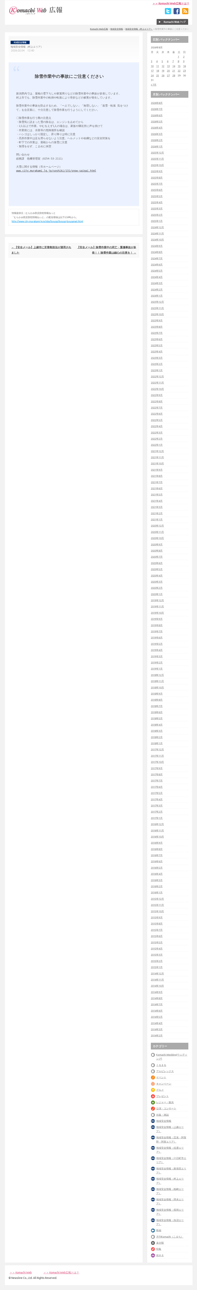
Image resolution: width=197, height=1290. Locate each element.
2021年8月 (157, 476)
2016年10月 (157, 836)
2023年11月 (157, 308)
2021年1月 (157, 519)
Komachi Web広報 (99, 29)
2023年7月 (157, 333)
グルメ (160, 1089)
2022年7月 (157, 407)
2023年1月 (157, 370)
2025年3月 (157, 208)
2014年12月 (157, 973)
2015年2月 (157, 961)
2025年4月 (157, 202)
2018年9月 (157, 693)
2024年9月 (157, 246)
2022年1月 (157, 444)
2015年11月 (157, 905)
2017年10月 (157, 762)
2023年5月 (157, 345)
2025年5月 (157, 196)
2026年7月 (157, 109)
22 (179, 70)
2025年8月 (157, 177)
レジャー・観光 (165, 1102)
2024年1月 (157, 295)
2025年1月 (157, 221)
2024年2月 (157, 289)
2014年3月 (157, 1029)
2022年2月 (157, 438)
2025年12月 (157, 152)
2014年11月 (157, 979)
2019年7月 (157, 631)
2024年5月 (157, 270)
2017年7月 (157, 780)
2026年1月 (157, 146)
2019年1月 (157, 668)
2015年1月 (157, 967)
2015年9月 (157, 917)
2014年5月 (157, 1016)
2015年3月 (157, 954)
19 (163, 70)
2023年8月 (157, 326)
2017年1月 (157, 818)
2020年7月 (157, 556)
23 (184, 70)
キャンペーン (163, 1083)
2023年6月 (157, 339)
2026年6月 (157, 115)
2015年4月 (157, 948)
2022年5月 (157, 420)
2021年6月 (157, 488)
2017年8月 (157, 774)
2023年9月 (157, 320)
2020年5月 (157, 569)
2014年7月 (157, 1004)
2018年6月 (157, 712)
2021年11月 (157, 457)
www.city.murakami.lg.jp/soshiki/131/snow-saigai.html (56, 170)
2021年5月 (157, 494)
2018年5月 (157, 718)
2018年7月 (157, 706)
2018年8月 (157, 699)
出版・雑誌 (162, 1114)
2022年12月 (157, 376)
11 (157, 66)
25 (157, 75)
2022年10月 (157, 389)
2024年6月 (157, 264)
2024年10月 (157, 239)
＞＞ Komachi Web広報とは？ (171, 3)
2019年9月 (157, 619)
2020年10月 (157, 538)
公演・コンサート (166, 1108)
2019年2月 (157, 662)
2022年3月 (157, 432)
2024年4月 (157, 277)
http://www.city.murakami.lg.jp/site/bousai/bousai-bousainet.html (47, 221)
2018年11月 (157, 681)
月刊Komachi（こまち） (169, 1236)
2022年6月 (157, 413)
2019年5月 (157, 644)
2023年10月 (157, 314)
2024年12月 (157, 227)
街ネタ (160, 1255)
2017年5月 (157, 793)
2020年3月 (157, 581)
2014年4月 (157, 1023)
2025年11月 (157, 158)
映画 (158, 1230)
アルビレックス (165, 1071)
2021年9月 (157, 469)
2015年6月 (157, 936)
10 (152, 66)
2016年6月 (157, 861)
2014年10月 (157, 985)
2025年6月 (157, 190)
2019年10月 (157, 612)
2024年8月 (157, 252)
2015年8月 (157, 923)
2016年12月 (157, 824)
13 (168, 66)
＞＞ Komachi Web (21, 1272)
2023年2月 (157, 364)
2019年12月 (157, 600)
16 (184, 66)
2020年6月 (157, 563)
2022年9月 (157, 395)
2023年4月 (157, 351)
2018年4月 (157, 724)
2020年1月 (157, 594)
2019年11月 (157, 606)
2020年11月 (157, 532)
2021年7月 (157, 482)
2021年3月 (157, 507)
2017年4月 (157, 799)
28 (173, 75)
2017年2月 (157, 811)
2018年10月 (157, 687)
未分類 (160, 1242)
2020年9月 (157, 544)
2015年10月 (157, 911)
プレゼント (162, 1096)
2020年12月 (157, 525)
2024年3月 (157, 283)
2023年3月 (157, 357)
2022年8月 (157, 401)
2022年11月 (157, 382)
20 (168, 70)
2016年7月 (157, 855)
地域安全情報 (116, 29)
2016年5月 (157, 867)
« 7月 (153, 84)
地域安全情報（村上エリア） (139, 29)
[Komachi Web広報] (36, 14)
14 (173, 66)
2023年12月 (157, 301)
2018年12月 (157, 675)
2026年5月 (157, 121)
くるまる (161, 1065)
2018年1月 (157, 743)
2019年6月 (157, 637)
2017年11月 (157, 755)
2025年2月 (157, 214)
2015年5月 (157, 942)
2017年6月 (157, 787)
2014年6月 (157, 1010)
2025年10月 (157, 165)
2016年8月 (157, 849)
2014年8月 (157, 998)
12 (163, 66)
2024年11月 (157, 233)
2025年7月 (157, 183)
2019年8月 (157, 625)
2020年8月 (157, 550)
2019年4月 (157, 650)
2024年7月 (157, 258)
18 (157, 70)
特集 (158, 1249)
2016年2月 (157, 886)
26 (163, 75)
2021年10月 (157, 463)
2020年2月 (157, 587)
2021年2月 (157, 513)
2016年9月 (157, 842)
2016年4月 (157, 873)
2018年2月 (157, 737)
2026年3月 (157, 134)
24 (152, 75)
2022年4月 (157, 426)
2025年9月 (157, 171)
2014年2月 (157, 1035)
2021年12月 (157, 451)
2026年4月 (157, 127)
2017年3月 (157, 805)
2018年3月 (157, 730)
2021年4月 (157, 500)
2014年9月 (157, 992)
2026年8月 (157, 103)
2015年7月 (157, 930)
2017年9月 (157, 768)
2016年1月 (157, 892)
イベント (161, 1077)
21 (173, 70)
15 (179, 66)
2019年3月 (157, 656)
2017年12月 (157, 749)
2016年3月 (157, 880)
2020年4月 (157, 575)
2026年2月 (157, 140)
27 (168, 75)
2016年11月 (157, 830)
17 (152, 70)
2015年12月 (157, 898)
